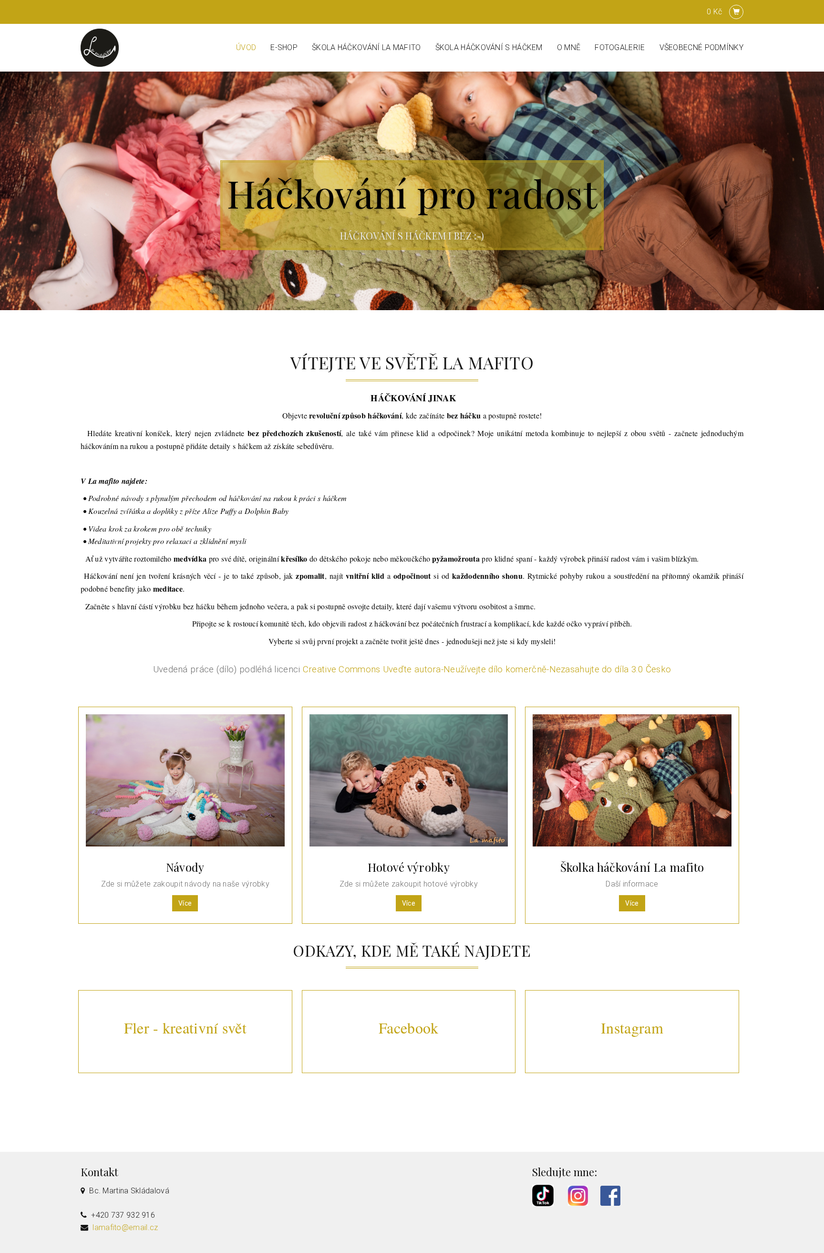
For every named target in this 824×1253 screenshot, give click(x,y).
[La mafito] (100, 47)
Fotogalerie (620, 47)
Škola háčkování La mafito (366, 47)
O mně (569, 47)
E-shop (284, 47)
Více (185, 903)
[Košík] (736, 12)
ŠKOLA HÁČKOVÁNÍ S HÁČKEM (489, 47)
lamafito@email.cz (125, 1227)
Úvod (246, 47)
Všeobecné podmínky (701, 47)
